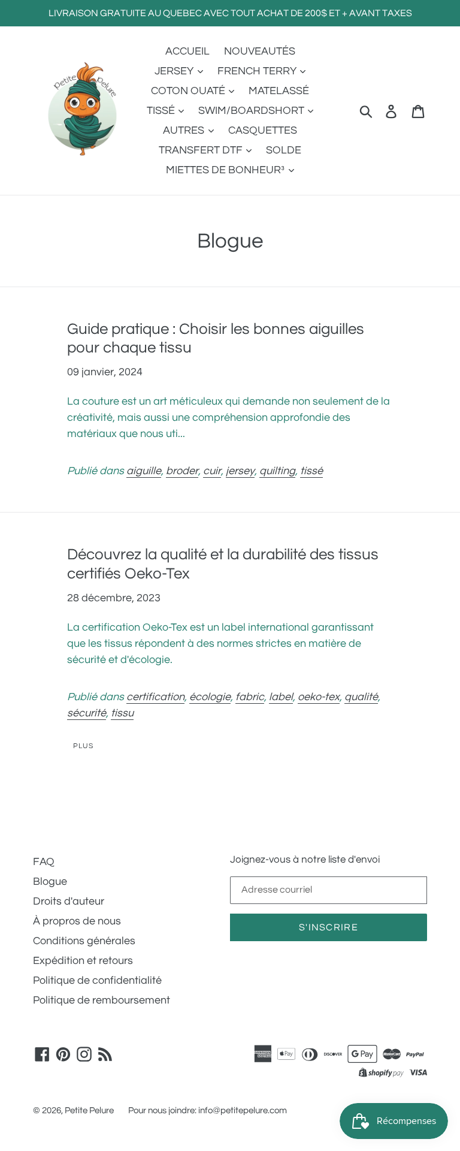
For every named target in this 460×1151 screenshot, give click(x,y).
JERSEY (175, 71)
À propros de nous (77, 921)
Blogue (50, 881)
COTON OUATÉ (189, 91)
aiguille (143, 471)
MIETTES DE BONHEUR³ (226, 170)
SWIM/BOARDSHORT (252, 110)
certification (155, 697)
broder (182, 471)
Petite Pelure (89, 1110)
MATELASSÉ (279, 91)
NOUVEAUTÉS (259, 51)
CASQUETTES (262, 130)
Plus (83, 746)
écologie (210, 697)
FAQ (44, 861)
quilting (277, 471)
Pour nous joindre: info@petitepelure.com (207, 1110)
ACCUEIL (187, 51)
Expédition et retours (83, 960)
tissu (122, 713)
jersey (240, 471)
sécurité (86, 713)
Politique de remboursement (101, 1000)
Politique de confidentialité (97, 980)
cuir (212, 471)
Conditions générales (84, 941)
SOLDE (283, 150)
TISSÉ (162, 110)
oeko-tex (319, 697)
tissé (311, 471)
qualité (361, 697)
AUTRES (185, 130)
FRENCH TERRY (258, 71)
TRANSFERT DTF (202, 150)
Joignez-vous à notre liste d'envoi (305, 859)
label (281, 697)
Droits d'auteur (68, 901)
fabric (249, 697)
